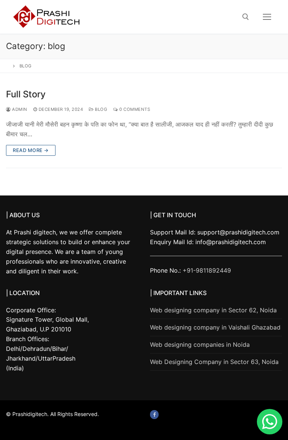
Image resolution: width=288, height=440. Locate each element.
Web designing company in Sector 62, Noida (213, 310)
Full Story (26, 94)
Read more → (31, 150)
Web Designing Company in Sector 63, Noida (214, 361)
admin (19, 109)
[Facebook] (154, 414)
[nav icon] (267, 17)
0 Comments (134, 109)
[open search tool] (245, 16)
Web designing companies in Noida (200, 344)
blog (100, 109)
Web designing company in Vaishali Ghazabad (215, 327)
